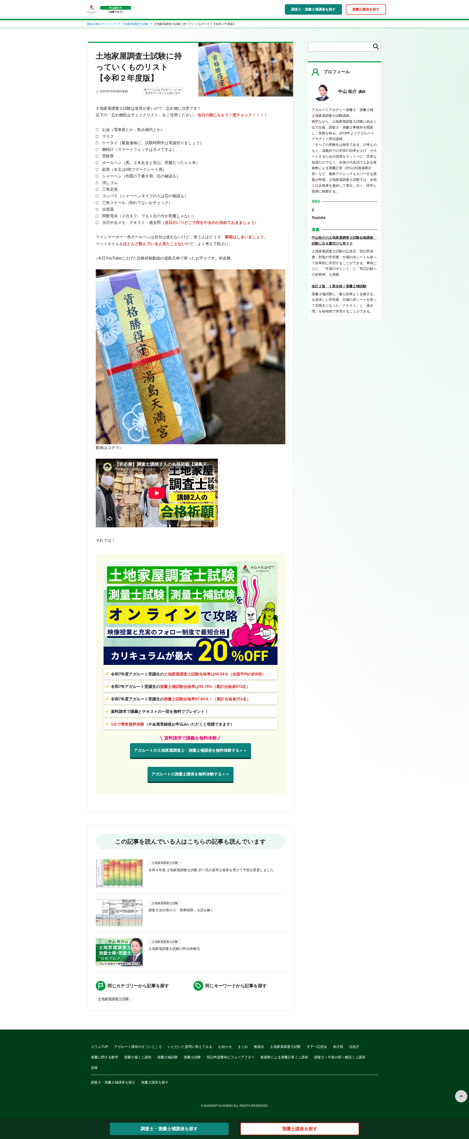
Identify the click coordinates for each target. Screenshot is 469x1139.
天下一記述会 (317, 1047)
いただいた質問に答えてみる (190, 1047)
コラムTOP (99, 1047)
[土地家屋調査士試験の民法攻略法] (119, 952)
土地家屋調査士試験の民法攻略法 (174, 949)
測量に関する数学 (104, 1057)
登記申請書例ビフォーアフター (231, 1057)
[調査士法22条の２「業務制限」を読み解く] (119, 913)
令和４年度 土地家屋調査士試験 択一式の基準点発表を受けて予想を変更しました (211, 870)
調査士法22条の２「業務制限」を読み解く (181, 910)
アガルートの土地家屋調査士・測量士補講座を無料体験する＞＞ (190, 750)
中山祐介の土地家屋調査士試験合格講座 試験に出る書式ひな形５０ (344, 240)
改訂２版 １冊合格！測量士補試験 (339, 286)
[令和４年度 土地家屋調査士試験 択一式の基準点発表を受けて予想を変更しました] (119, 873)
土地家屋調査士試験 (135, 24)
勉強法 (259, 1047)
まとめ (243, 1047)
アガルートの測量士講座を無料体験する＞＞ (190, 774)
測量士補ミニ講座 (137, 1057)
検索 (374, 46)
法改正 (354, 1047)
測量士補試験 (167, 1057)
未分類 (338, 1047)
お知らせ (225, 1047)
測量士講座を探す (366, 9)
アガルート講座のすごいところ (138, 1047)
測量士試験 (192, 1057)
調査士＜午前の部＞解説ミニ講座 (339, 1057)
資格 (94, 1068)
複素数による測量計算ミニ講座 (284, 1057)
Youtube (319, 217)
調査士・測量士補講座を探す (313, 9)
